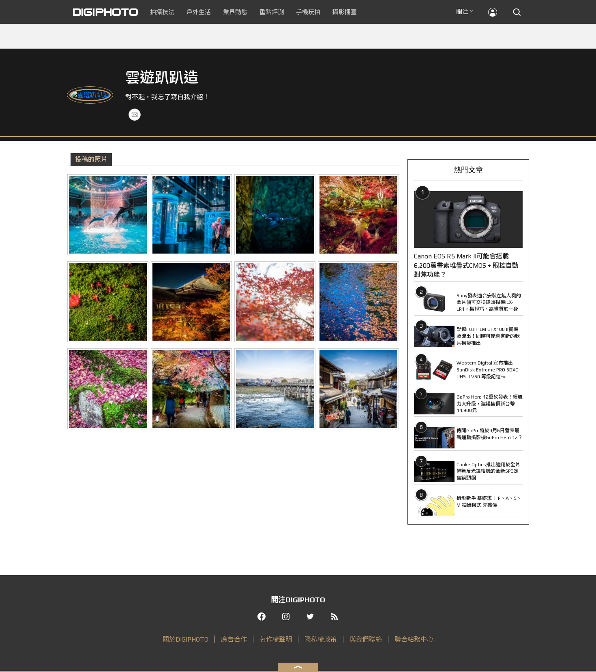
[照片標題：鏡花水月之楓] (358, 301)
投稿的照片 (91, 159)
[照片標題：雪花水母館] (191, 214)
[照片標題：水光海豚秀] (107, 214)
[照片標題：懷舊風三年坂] (358, 388)
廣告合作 (234, 639)
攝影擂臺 (344, 12)
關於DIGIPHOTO (185, 639)
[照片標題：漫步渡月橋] (274, 388)
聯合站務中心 (413, 639)
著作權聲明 (275, 639)
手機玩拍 (308, 12)
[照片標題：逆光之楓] (274, 301)
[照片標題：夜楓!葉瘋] (191, 388)
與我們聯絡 (365, 639)
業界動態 (235, 12)
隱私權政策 (320, 639)
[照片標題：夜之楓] (358, 214)
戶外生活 (199, 12)
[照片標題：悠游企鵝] (274, 214)
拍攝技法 (162, 12)
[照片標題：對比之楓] (107, 388)
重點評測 (271, 12)
